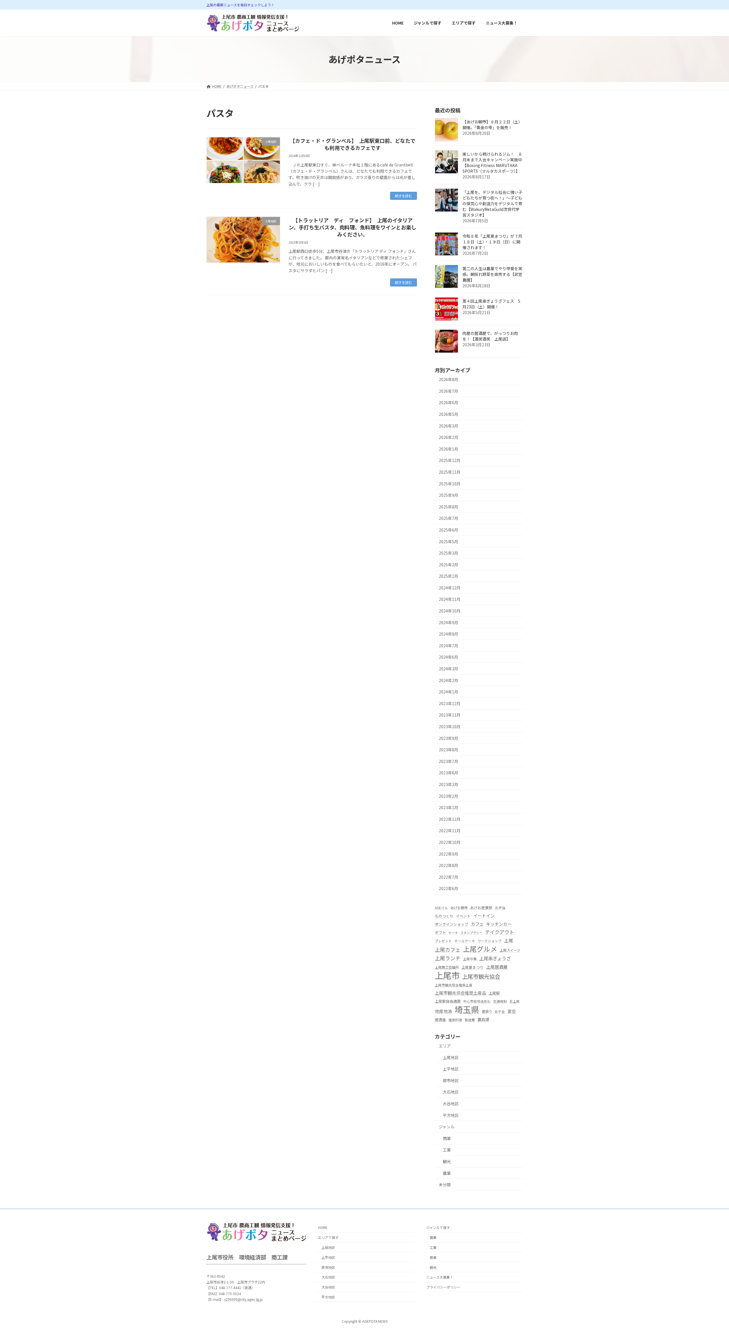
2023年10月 (449, 726)
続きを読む (403, 195)
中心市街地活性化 (477, 1001)
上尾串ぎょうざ (495, 958)
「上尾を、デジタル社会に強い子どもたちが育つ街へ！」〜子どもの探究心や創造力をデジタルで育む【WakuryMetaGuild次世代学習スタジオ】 (492, 204)
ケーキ (453, 933)
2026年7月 (448, 391)
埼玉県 (466, 1009)
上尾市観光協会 (481, 976)
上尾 (508, 940)
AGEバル (441, 908)
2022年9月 (448, 854)
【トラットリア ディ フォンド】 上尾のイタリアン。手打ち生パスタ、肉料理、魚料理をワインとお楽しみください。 (352, 227)
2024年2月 (448, 680)
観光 (447, 1161)
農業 (447, 1173)
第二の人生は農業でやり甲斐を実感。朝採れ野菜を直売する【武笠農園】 (492, 274)
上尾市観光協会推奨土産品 (460, 993)
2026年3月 (448, 426)
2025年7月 (448, 518)
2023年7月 (448, 761)
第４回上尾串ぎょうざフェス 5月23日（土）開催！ (491, 304)
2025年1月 (448, 576)
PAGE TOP (708, 1285)
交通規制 (500, 1001)
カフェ (477, 924)
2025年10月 (449, 484)
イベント (463, 916)
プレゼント (443, 941)
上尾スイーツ (510, 950)
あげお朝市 (459, 908)
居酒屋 (440, 1019)
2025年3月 (448, 553)
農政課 (484, 1019)
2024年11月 (449, 599)
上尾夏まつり (472, 967)
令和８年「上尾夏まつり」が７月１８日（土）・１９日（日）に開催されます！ (492, 242)
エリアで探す (328, 1237)
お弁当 (500, 908)
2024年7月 (448, 645)
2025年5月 (448, 541)
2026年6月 (448, 403)
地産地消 (443, 1011)
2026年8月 (448, 379)
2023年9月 (448, 738)
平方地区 (451, 1115)
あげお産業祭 (481, 908)
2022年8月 (448, 865)
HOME (322, 1227)
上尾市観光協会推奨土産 (453, 985)
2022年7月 (448, 877)
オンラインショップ (451, 924)
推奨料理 (455, 1019)
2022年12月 (449, 819)
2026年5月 (448, 414)
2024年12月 (449, 588)
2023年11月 (449, 715)
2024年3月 (448, 668)
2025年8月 (448, 507)
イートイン (484, 916)
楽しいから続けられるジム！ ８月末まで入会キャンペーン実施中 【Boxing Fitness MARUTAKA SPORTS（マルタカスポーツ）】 (494, 162)
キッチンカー (499, 924)
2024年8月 (448, 634)
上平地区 (451, 1069)
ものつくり (444, 916)
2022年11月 (449, 831)
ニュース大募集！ (439, 1277)
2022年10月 (449, 842)
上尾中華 (470, 959)
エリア (445, 1046)
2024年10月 (449, 611)
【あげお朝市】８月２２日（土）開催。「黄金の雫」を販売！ (492, 125)
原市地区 (451, 1080)
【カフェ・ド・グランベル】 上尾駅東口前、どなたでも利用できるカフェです (352, 144)
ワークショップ (489, 941)
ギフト (440, 932)
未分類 (445, 1184)
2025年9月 (448, 495)
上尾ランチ (447, 958)
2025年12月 (449, 460)
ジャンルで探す (438, 1227)
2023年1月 (448, 808)
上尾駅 (494, 993)
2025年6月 (448, 530)
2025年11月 (449, 472)
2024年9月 (448, 622)
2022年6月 (448, 889)
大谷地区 (451, 1103)
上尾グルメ (480, 949)
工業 (447, 1150)
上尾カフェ (447, 949)
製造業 (470, 1019)
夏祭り (487, 1011)
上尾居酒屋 (496, 967)
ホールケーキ (464, 941)
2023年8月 (448, 750)
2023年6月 (448, 773)
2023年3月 (448, 784)
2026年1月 (448, 449)
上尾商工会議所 (447, 967)
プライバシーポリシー (443, 1287)
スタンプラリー (471, 933)
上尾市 (447, 975)
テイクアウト (499, 931)
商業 (447, 1138)
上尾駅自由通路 (448, 1001)
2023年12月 (449, 703)
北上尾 (514, 1001)
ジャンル (446, 1127)
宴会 (511, 1011)
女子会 (500, 1011)
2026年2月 (448, 437)
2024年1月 (448, 692)
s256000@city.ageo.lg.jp (243, 1299)
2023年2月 (448, 796)
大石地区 (451, 1092)
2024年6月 (448, 657)
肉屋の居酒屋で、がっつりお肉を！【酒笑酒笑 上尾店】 (490, 336)
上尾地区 (451, 1057)
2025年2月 (448, 564)
